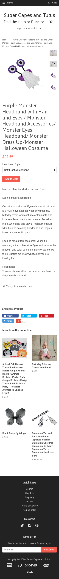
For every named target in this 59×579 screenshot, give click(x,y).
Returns (30, 501)
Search (29, 488)
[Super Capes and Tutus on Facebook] (29, 525)
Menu (9, 2)
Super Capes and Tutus (29, 18)
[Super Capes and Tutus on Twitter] (22, 525)
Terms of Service (29, 505)
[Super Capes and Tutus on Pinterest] (37, 525)
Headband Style (11, 164)
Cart (54, 2)
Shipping (29, 497)
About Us (29, 493)
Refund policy (29, 509)
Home (5, 39)
